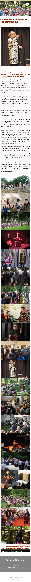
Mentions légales (15, 575)
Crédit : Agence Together (15, 579)
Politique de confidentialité (15, 577)
